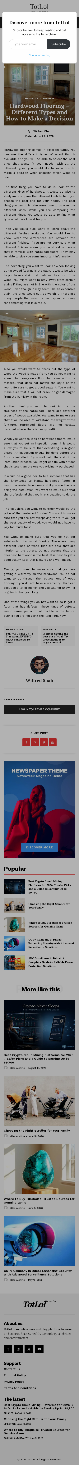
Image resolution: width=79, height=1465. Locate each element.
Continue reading (39, 55)
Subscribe (58, 44)
